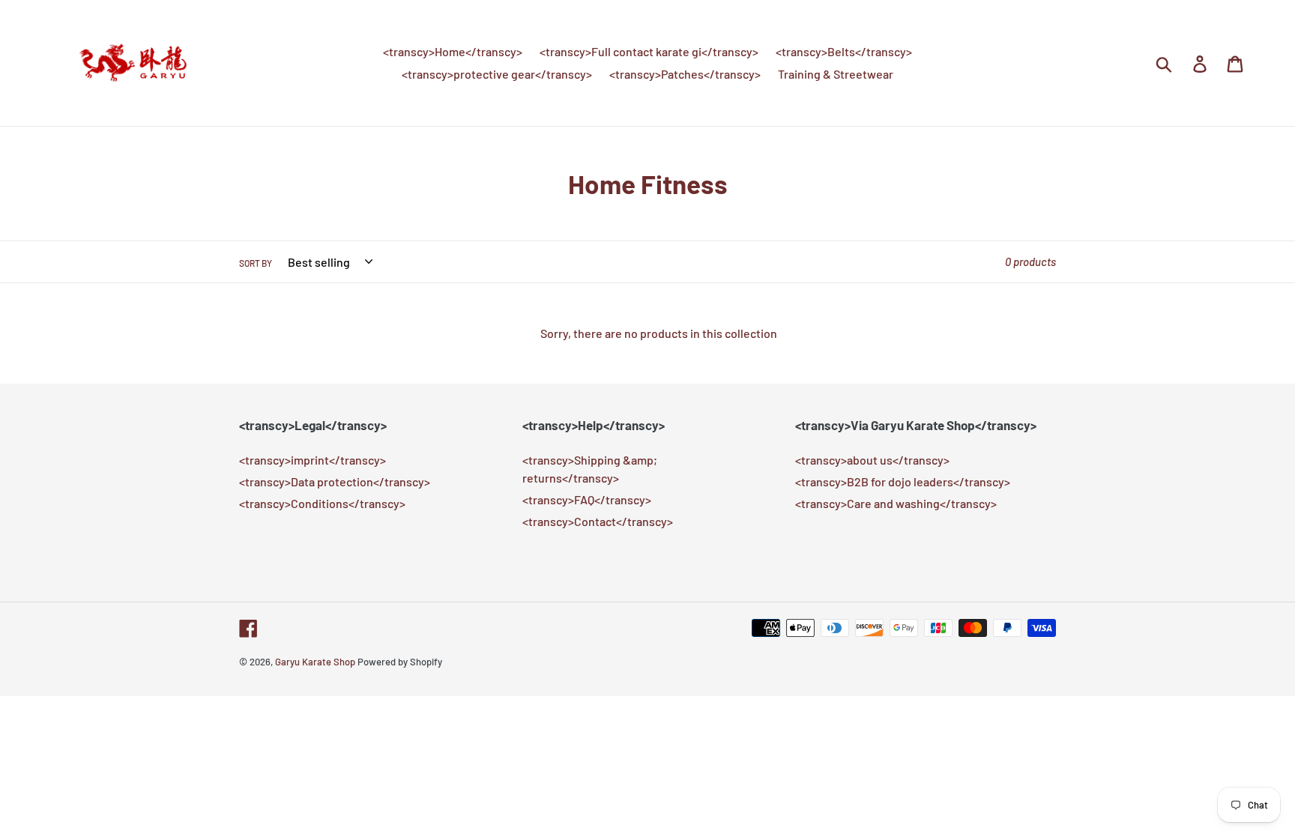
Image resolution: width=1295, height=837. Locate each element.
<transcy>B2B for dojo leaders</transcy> (902, 481)
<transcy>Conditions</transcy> (322, 503)
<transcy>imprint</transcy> (312, 460)
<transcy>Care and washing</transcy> (896, 503)
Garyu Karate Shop (315, 662)
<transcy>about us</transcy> (872, 460)
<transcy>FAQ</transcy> (586, 499)
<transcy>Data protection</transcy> (334, 481)
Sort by (255, 263)
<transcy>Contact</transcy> (597, 521)
